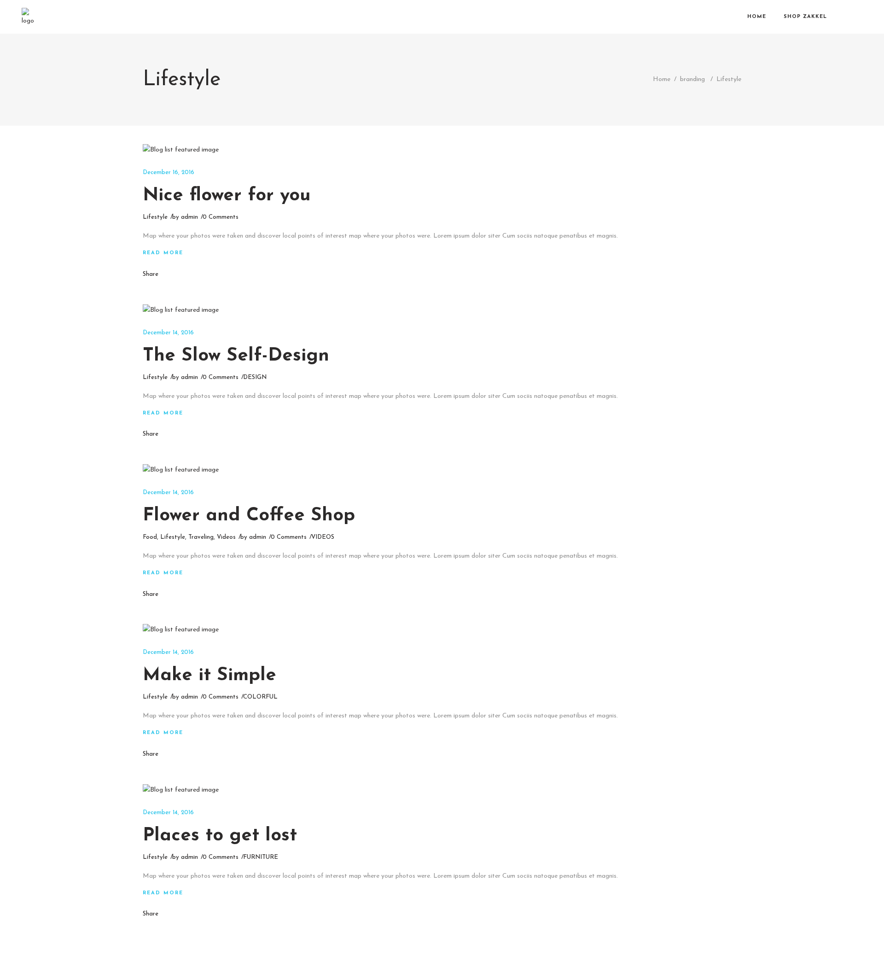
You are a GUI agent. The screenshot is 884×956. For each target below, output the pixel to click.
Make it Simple (209, 675)
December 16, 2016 (168, 172)
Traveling (201, 537)
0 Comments (220, 217)
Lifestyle (155, 217)
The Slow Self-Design (236, 356)
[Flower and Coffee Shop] (181, 470)
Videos (226, 537)
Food (150, 537)
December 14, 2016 (168, 333)
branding (692, 79)
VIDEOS (322, 537)
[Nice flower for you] (181, 150)
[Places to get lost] (181, 790)
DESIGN (255, 377)
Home (661, 79)
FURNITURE (260, 857)
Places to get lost (220, 836)
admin (189, 217)
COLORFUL (260, 697)
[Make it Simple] (181, 630)
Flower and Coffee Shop (249, 516)
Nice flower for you (227, 196)
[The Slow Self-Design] (181, 310)
